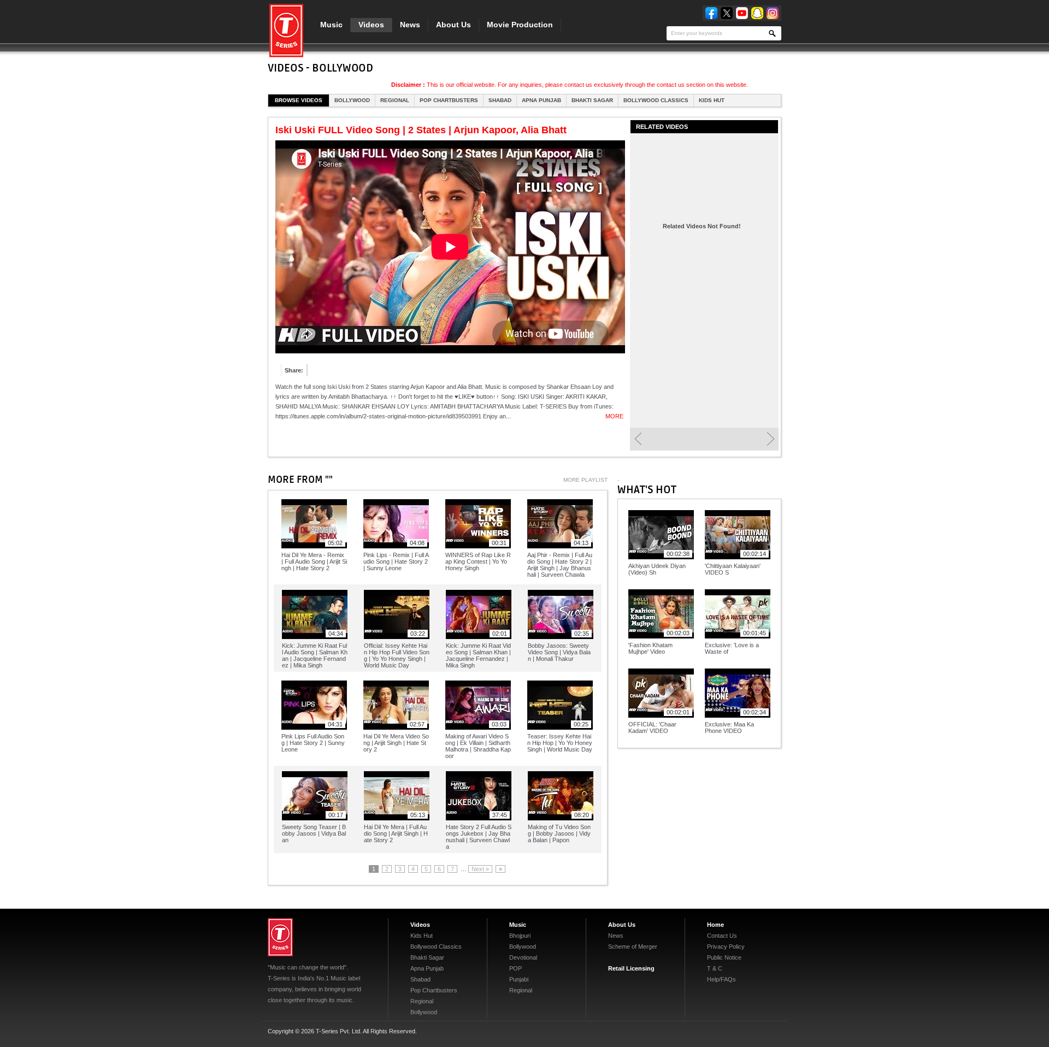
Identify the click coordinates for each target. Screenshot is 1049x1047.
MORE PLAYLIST (585, 480)
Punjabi (518, 979)
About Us (453, 24)
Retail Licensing (631, 968)
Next (770, 439)
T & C (714, 968)
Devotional (523, 957)
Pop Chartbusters (449, 100)
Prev (637, 439)
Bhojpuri (520, 935)
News (410, 24)
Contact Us (722, 935)
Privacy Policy (726, 946)
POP (515, 968)
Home (715, 924)
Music (331, 24)
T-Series (280, 937)
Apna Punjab (541, 100)
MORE (614, 416)
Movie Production (520, 24)
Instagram (773, 13)
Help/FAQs (721, 979)
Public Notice (724, 957)
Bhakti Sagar (592, 100)
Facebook (711, 13)
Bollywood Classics (655, 100)
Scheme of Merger (632, 946)
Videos (371, 24)
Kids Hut (711, 100)
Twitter (727, 13)
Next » (480, 869)
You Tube (742, 13)
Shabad (499, 100)
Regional (394, 100)
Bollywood (352, 100)
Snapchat (757, 13)
